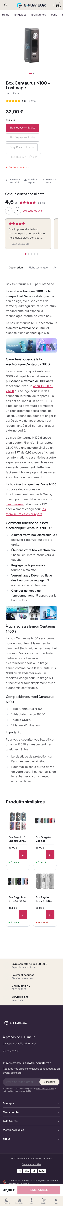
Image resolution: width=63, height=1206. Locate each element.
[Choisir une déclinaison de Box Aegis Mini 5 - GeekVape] (23, 914)
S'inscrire (49, 1081)
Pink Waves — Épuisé (22, 137)
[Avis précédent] (8, 210)
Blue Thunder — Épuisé (23, 157)
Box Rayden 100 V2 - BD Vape (43, 899)
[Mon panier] (57, 5)
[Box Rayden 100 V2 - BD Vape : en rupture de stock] (50, 914)
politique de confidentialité (19, 1091)
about (6, 1138)
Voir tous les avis (32, 210)
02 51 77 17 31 (11, 1050)
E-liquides (20, 14)
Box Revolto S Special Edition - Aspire (18, 839)
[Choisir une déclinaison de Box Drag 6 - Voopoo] (50, 854)
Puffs (54, 14)
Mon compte (11, 1112)
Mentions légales (13, 1129)
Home (5, 14)
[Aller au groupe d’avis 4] (34, 254)
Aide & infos (10, 1121)
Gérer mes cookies (31, 1164)
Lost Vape (15, 93)
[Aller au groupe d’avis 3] (31, 254)
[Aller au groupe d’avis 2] (28, 254)
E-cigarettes (38, 14)
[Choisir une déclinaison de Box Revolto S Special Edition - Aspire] (23, 854)
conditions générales (45, 1088)
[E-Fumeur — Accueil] (31, 5)
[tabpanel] (31, 533)
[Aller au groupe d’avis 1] (25, 254)
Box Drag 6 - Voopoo (43, 839)
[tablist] (31, 267)
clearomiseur (15, 504)
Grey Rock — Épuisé (22, 147)
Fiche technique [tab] (38, 267)
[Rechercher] (6, 5)
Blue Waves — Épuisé (22, 127)
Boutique (8, 1103)
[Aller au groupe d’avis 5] (37, 254)
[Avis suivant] (17, 210)
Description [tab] (16, 267)
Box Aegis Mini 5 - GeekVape (17, 899)
